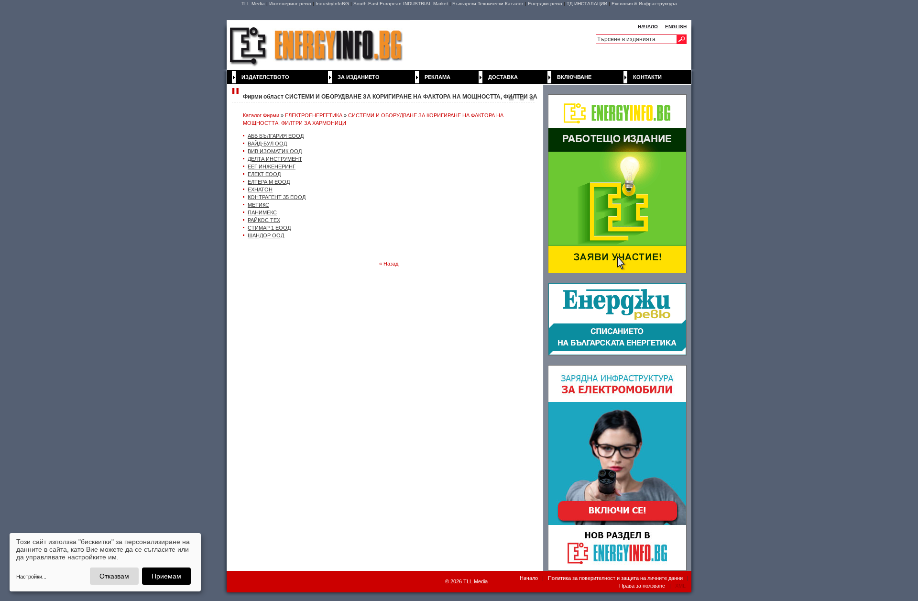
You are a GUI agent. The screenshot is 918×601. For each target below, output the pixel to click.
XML (680, 586)
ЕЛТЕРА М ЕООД (269, 182)
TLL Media (253, 3)
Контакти (647, 77)
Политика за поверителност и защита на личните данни (615, 578)
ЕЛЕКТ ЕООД (264, 174)
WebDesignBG (413, 581)
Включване (574, 77)
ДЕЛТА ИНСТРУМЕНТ (275, 159)
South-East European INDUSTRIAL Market (400, 3)
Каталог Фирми (261, 115)
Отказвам (114, 576)
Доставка (503, 77)
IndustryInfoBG (332, 3)
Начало (529, 578)
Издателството (265, 77)
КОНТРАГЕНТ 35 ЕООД (277, 197)
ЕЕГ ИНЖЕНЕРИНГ (271, 166)
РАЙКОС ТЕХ (264, 220)
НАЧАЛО (648, 26)
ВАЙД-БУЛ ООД (267, 143)
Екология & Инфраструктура (644, 3)
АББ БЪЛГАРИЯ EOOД (276, 136)
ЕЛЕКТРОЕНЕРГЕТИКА (313, 115)
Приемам (166, 576)
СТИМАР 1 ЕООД (269, 228)
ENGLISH (676, 26)
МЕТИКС (258, 205)
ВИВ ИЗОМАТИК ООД (275, 151)
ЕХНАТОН (260, 189)
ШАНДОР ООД (266, 235)
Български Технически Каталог (488, 3)
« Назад (388, 264)
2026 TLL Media (469, 581)
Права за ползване (642, 586)
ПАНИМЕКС (262, 212)
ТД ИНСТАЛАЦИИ (587, 3)
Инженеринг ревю (290, 3)
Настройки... (31, 576)
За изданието (359, 77)
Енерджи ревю (545, 3)
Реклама (437, 77)
